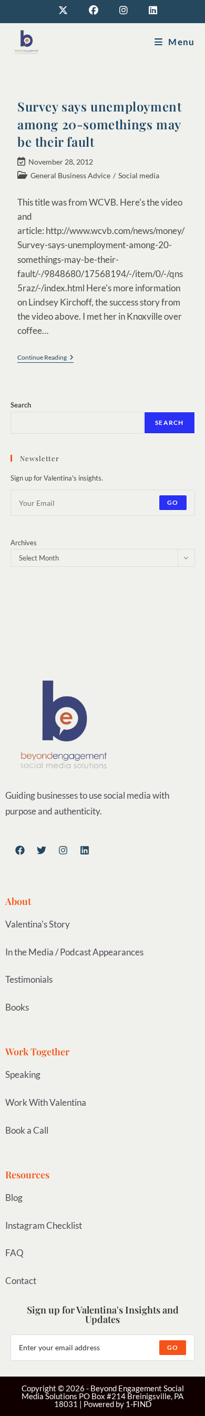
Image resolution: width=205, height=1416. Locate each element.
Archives (24, 542)
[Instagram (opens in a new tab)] (123, 10)
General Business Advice (70, 175)
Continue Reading (45, 357)
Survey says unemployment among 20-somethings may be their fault (99, 124)
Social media (138, 175)
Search (21, 405)
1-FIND (138, 1404)
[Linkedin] (84, 850)
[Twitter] (41, 850)
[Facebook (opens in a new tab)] (93, 10)
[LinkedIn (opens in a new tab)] (147, 10)
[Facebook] (20, 850)
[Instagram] (63, 850)
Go (172, 502)
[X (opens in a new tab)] (63, 10)
